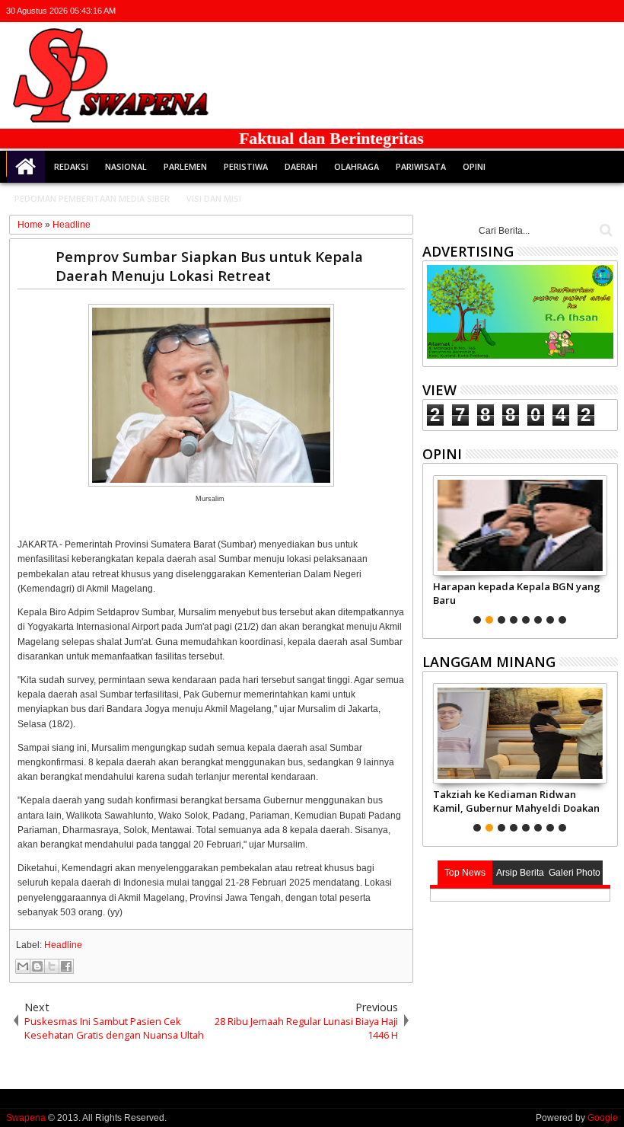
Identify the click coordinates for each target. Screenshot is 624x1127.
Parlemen (185, 166)
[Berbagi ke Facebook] (66, 966)
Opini (474, 166)
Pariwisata (421, 166)
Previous (607, 547)
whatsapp (608, 11)
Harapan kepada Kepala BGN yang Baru (516, 593)
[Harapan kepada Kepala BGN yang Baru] (520, 525)
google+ (568, 11)
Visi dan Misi (213, 198)
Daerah (301, 166)
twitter (529, 11)
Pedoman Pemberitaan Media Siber (92, 198)
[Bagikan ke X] (51, 966)
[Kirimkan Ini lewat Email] (22, 966)
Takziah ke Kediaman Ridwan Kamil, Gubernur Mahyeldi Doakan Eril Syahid (516, 801)
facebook (549, 11)
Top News (465, 872)
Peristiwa (246, 166)
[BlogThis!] (37, 966)
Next (432, 547)
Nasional (126, 166)
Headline (63, 945)
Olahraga (356, 166)
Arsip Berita (520, 872)
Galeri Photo (574, 872)
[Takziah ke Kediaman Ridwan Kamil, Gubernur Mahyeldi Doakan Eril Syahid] (520, 733)
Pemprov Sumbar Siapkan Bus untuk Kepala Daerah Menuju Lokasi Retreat (209, 266)
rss (588, 11)
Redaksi (71, 166)
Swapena (26, 1118)
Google (602, 1118)
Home (26, 167)
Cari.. (604, 230)
